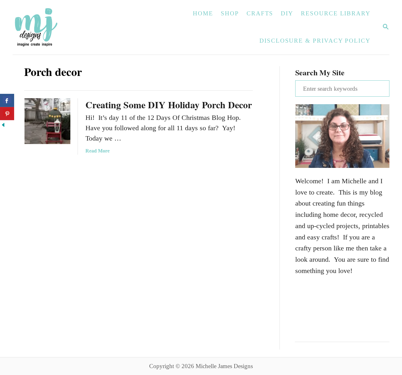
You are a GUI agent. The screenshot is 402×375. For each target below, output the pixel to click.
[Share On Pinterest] (7, 113)
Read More (97, 150)
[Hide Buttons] (3, 126)
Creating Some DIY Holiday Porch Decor (168, 104)
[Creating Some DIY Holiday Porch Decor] (47, 121)
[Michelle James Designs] (56, 27)
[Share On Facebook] (7, 100)
